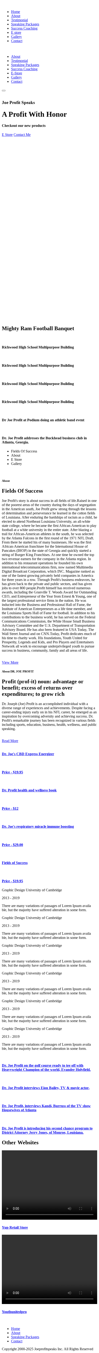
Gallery (16, 37)
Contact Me (22, 135)
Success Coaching (24, 28)
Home (15, 12)
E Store (7, 135)
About (15, 16)
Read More (10, 741)
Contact (16, 41)
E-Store (16, 73)
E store (16, 32)
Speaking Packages (25, 24)
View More (10, 662)
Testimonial (19, 20)
